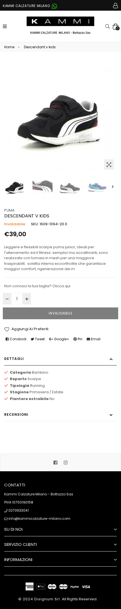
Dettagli (14, 358)
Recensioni (16, 414)
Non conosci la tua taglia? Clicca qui (37, 286)
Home (9, 47)
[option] (15, 186)
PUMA (9, 210)
